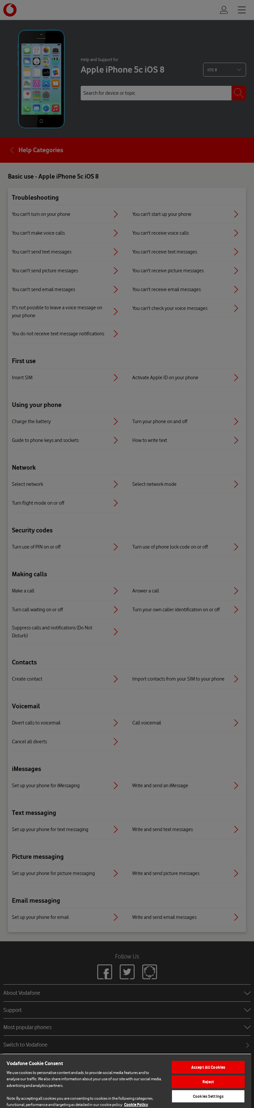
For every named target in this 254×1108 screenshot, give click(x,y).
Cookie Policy (136, 1104)
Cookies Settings (208, 1096)
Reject (208, 1081)
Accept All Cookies (208, 1067)
